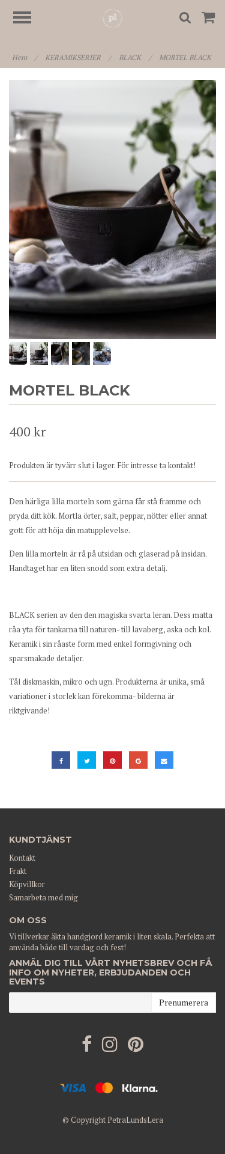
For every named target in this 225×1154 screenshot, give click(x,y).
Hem (24, 57)
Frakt (17, 871)
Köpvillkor (27, 884)
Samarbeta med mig (43, 897)
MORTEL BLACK (186, 57)
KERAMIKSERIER (78, 57)
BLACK (135, 57)
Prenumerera (183, 1002)
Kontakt (22, 857)
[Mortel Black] (112, 209)
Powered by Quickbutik (113, 1131)
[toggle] (28, 18)
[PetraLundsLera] (112, 17)
